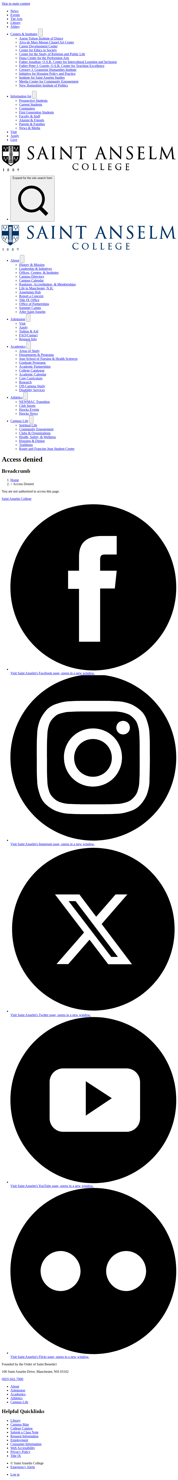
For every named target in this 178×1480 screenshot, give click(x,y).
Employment (19, 1440)
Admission (17, 1390)
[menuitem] (32, 199)
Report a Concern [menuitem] (31, 296)
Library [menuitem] (15, 23)
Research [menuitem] (25, 382)
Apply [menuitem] (14, 136)
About (14, 1386)
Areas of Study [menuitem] (29, 351)
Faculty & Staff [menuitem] (29, 116)
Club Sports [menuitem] (27, 406)
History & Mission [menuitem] (31, 265)
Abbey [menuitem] (15, 26)
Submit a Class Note (24, 1432)
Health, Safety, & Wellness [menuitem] (37, 437)
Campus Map (19, 1424)
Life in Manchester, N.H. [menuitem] (36, 288)
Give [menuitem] (13, 140)
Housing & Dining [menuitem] (32, 441)
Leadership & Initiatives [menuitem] (35, 269)
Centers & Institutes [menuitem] (23, 34)
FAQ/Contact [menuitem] (28, 335)
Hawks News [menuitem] (28, 413)
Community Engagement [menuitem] (36, 429)
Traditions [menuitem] (26, 445)
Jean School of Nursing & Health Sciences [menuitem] (48, 359)
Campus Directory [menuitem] (31, 276)
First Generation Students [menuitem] (36, 112)
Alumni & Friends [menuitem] (31, 120)
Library (15, 1420)
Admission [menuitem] (17, 319)
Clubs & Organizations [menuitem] (35, 433)
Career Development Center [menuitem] (38, 46)
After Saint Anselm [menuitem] (32, 312)
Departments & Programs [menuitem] (36, 355)
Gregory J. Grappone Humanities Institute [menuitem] (47, 70)
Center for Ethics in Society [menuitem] (38, 50)
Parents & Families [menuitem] (32, 124)
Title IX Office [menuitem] (29, 300)
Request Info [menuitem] (28, 339)
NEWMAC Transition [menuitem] (34, 402)
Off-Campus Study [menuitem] (32, 386)
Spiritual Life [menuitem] (28, 425)
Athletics (16, 1398)
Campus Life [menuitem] (19, 421)
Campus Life (19, 1402)
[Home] (89, 170)
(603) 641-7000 (12, 1379)
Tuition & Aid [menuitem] (28, 331)
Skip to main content (16, 3)
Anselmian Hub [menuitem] (30, 292)
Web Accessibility (22, 1448)
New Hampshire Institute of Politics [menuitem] (43, 85)
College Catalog (21, 1428)
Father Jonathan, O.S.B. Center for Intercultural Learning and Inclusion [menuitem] (68, 62)
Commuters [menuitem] (27, 108)
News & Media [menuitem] (29, 128)
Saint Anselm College (16, 499)
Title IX (15, 1456)
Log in (15, 1474)
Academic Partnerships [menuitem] (35, 366)
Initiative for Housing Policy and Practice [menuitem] (47, 73)
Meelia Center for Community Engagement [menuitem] (48, 81)
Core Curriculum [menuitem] (30, 378)
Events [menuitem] (15, 15)
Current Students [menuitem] (30, 104)
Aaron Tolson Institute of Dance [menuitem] (41, 38)
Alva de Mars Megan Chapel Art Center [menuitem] (46, 42)
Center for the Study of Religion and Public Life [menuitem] (52, 54)
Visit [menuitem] (13, 132)
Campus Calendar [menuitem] (31, 280)
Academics (18, 1394)
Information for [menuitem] (20, 96)
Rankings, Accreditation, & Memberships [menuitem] (47, 284)
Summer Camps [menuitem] (30, 308)
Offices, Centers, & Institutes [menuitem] (39, 272)
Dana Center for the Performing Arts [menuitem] (44, 58)
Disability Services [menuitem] (32, 390)
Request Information (24, 1436)
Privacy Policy (20, 1452)
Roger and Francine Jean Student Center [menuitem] (46, 449)
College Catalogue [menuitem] (31, 370)
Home (14, 480)
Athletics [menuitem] (16, 397)
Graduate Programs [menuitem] (32, 362)
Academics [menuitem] (18, 346)
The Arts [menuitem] (16, 19)
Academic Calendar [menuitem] (32, 374)
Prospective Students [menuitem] (33, 100)
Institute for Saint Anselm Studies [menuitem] (42, 77)
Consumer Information (25, 1444)
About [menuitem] (14, 260)
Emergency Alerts (22, 1467)
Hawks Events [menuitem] (29, 409)
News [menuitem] (14, 11)
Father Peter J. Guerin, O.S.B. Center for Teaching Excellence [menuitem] (61, 66)
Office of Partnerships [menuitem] (34, 304)
